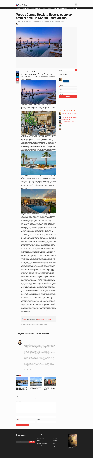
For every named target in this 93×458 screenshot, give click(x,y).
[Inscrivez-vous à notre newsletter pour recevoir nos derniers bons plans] (76, 4)
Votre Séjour (63, 23)
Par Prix (55, 23)
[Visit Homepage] (22, 4)
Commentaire (18, 401)
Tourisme (33, 324)
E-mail (17, 419)
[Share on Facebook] (17, 72)
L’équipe (38, 441)
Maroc (51, 23)
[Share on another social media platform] (17, 82)
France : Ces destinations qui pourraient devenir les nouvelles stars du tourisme (21, 388)
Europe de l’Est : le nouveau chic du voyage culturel (35, 388)
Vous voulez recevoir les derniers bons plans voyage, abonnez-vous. (68, 4)
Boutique (54, 446)
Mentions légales (40, 445)
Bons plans (56, 8)
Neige (32, 8)
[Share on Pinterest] (17, 79)
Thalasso (54, 445)
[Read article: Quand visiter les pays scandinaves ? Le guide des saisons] (50, 381)
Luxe (49, 23)
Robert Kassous (21, 23)
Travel (37, 324)
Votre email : (61, 92)
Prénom (60, 89)
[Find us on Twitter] (69, 8)
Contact (38, 440)
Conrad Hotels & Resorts (45, 106)
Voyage (45, 324)
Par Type (59, 23)
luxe (27, 324)
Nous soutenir (66, 81)
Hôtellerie (49, 8)
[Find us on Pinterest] (73, 8)
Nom (17, 414)
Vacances (41, 324)
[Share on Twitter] (17, 74)
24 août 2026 (32, 389)
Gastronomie (38, 8)
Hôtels (24, 324)
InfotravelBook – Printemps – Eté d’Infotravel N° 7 (71, 449)
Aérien (44, 8)
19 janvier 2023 (28, 23)
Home (17, 11)
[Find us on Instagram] (71, 8)
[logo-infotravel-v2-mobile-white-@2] (21, 435)
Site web (38, 419)
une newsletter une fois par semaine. (44, 319)
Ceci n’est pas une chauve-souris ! (67, 129)
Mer (53, 23)
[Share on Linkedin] (17, 77)
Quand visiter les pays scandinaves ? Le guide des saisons (49, 388)
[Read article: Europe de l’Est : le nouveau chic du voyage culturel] (36, 381)
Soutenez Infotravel (74, 0)
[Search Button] (76, 8)
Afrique (24, 11)
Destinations (26, 8)
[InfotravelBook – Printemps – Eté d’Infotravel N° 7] (72, 440)
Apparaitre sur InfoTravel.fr (42, 443)
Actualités (19, 8)
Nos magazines (63, 8)
